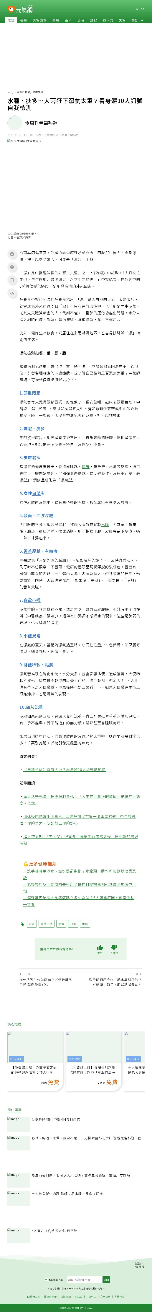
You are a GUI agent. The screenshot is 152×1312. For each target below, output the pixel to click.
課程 (93, 20)
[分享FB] (12, 254)
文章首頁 (105, 1296)
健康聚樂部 (50, 1296)
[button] (142, 20)
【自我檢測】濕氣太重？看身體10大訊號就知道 (64, 769)
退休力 (108, 20)
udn (9, 92)
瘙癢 (86, 466)
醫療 (55, 20)
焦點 (10, 20)
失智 (122, 20)
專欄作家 (119, 1296)
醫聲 (134, 20)
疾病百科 (80, 1296)
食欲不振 (32, 600)
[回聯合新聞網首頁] (11, 9)
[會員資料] (136, 9)
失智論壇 (40, 20)
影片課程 (16, 1059)
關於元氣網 (33, 1296)
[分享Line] (12, 267)
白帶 (36, 493)
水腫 (105, 524)
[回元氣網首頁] (24, 9)
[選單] (142, 9)
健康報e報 (56, 1280)
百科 (68, 20)
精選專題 (66, 1296)
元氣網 (18, 92)
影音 (81, 20)
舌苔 (28, 551)
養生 (23, 20)
